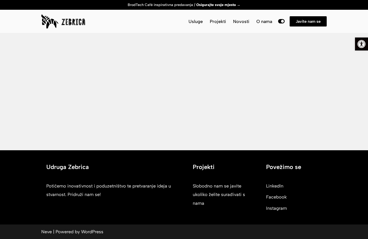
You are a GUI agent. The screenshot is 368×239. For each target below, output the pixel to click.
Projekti (218, 21)
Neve (46, 231)
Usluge (196, 21)
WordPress (92, 231)
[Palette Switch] (281, 21)
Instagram (276, 208)
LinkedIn (274, 186)
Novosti (241, 21)
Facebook (276, 197)
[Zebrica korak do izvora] (63, 21)
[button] (361, 44)
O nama (264, 21)
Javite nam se (308, 21)
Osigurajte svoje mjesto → (218, 4)
